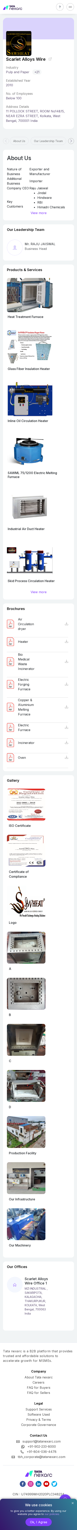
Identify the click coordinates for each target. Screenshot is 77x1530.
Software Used (38, 1414)
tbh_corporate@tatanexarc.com (41, 1457)
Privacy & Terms (38, 1420)
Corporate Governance (38, 1425)
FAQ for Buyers (38, 1388)
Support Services (38, 1409)
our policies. (52, 1514)
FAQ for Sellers (38, 1393)
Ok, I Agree (38, 1522)
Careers (38, 1382)
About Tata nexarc (38, 1377)
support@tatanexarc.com (42, 1441)
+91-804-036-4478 (41, 1452)
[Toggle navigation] (70, 7)
